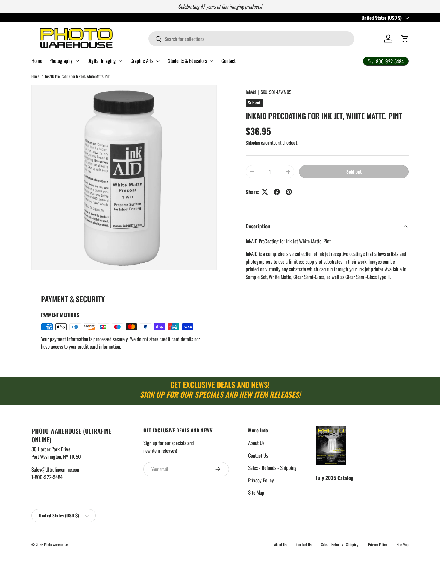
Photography (61, 60)
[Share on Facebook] (277, 192)
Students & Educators (187, 60)
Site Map (256, 492)
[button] (405, 38)
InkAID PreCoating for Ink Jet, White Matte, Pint (77, 76)
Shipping (253, 142)
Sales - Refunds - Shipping (272, 467)
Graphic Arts (142, 60)
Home (36, 60)
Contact (228, 60)
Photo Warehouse (56, 544)
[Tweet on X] (265, 192)
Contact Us (258, 455)
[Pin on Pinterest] (289, 192)
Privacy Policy (261, 480)
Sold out (354, 171)
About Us (256, 442)
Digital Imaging (101, 60)
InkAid (251, 92)
